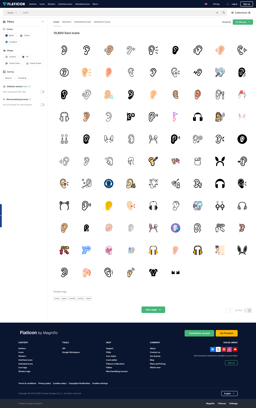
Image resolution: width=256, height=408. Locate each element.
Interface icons (65, 4)
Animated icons (82, 4)
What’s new (155, 367)
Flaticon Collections (115, 364)
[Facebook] (212, 349)
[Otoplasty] (220, 250)
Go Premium (226, 333)
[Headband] (64, 205)
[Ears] (86, 183)
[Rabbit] (242, 116)
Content (23, 342)
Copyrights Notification (79, 383)
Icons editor (111, 360)
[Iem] (175, 272)
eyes (64, 298)
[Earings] (64, 139)
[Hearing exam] (220, 94)
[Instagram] (229, 349)
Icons (42, 4)
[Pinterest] (223, 349)
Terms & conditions (27, 383)
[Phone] (242, 205)
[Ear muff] (64, 116)
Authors (33, 4)
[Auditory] (242, 50)
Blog (152, 360)
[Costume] (220, 161)
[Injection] (153, 161)
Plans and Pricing (157, 364)
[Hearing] (64, 161)
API (63, 348)
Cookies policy (60, 383)
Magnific (210, 403)
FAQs (108, 352)
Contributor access (199, 333)
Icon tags (22, 367)
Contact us (155, 352)
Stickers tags (24, 371)
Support (109, 348)
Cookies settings (100, 383)
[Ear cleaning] (175, 183)
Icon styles (111, 356)
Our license (155, 356)
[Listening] (108, 94)
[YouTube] (235, 349)
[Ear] (86, 50)
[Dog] (153, 272)
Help (108, 342)
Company (155, 342)
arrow (80, 298)
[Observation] (220, 72)
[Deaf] (64, 50)
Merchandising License (117, 371)
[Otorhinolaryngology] (131, 161)
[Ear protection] (197, 116)
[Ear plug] (108, 161)
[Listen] (131, 94)
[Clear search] (217, 12)
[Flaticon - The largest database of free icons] (14, 4)
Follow (109, 367)
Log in (234, 4)
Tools (65, 342)
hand (88, 298)
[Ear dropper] (131, 250)
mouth (72, 298)
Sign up (246, 4)
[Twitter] (218, 349)
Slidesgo (233, 403)
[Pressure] (242, 94)
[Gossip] (197, 72)
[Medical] (131, 116)
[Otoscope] (175, 116)
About (153, 348)
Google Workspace (71, 352)
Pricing (216, 4)
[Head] (108, 250)
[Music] (197, 161)
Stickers (51, 4)
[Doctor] (175, 205)
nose (57, 298)
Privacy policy (44, 383)
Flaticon (222, 403)
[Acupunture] (153, 183)
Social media (230, 342)
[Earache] (175, 72)
